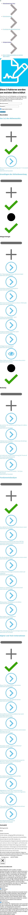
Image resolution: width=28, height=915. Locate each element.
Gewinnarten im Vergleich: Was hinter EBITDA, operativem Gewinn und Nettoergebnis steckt (12, 542)
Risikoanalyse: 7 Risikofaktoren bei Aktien (10, 602)
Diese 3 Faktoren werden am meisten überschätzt (12, 360)
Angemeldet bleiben (6, 109)
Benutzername (4, 103)
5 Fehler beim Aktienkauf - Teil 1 (8, 317)
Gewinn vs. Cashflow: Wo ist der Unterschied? (11, 587)
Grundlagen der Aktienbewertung (11, 29)
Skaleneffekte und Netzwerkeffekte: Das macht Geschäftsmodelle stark (12, 714)
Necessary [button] (2, 887)
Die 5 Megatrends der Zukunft (7, 820)
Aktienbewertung (7, 16)
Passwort (2, 106)
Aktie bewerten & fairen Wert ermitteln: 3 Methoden (13, 303)
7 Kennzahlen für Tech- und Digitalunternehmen (12, 806)
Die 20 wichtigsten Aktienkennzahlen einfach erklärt (13, 557)
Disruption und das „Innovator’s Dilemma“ (11, 745)
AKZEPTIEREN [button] (14, 857)
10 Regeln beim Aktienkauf (7, 346)
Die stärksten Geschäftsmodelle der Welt (10, 776)
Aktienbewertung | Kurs (9, 3)
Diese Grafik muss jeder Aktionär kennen (10, 699)
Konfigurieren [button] (5, 857)
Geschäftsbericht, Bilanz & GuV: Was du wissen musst (13, 527)
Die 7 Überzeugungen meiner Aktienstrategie (11, 274)
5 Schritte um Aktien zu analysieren (9, 288)
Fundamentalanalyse (8, 477)
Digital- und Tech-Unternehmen (12, 636)
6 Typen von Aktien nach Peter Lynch (9, 331)
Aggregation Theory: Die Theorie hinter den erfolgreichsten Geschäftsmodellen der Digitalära (12, 791)
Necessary (5, 889)
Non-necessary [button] (4, 901)
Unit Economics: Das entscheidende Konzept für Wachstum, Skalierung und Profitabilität (12, 760)
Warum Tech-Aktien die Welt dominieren (10, 685)
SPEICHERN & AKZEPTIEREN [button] (7, 914)
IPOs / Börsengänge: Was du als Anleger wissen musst (13, 631)
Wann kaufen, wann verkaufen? (8, 616)
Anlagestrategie (7, 42)
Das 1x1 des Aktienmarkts (10, 118)
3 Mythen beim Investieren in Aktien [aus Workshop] (13, 441)
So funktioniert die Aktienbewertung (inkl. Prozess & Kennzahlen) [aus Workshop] (13, 456)
